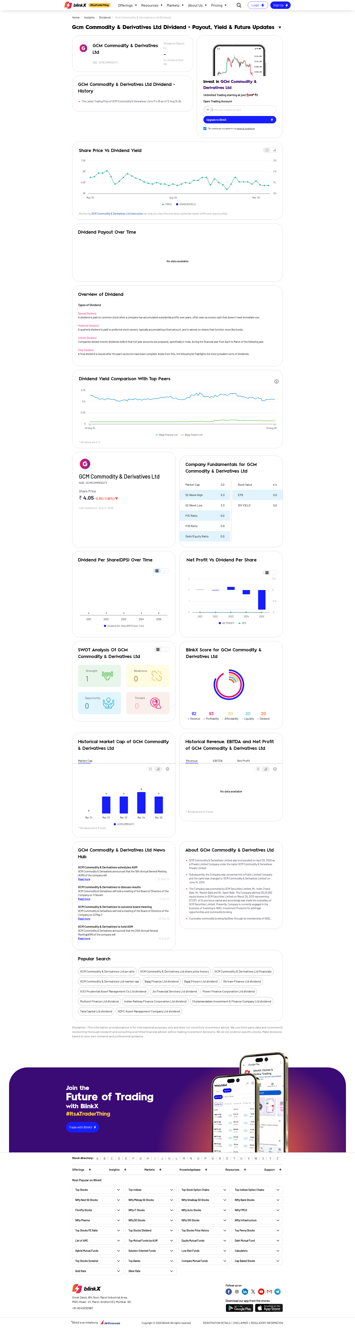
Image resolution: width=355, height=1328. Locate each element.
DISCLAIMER (240, 1322)
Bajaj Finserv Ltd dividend (201, 981)
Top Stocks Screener (86, 1260)
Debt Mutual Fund (245, 1240)
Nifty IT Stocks (137, 1210)
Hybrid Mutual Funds (86, 1250)
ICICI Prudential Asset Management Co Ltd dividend (113, 991)
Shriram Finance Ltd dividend (242, 981)
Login (255, 5)
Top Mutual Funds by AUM (143, 1240)
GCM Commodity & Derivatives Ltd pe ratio (107, 971)
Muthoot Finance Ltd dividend (99, 1001)
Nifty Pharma (82, 1220)
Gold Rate (80, 1271)
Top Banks (134, 1260)
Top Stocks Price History (195, 1230)
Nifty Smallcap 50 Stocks (195, 1199)
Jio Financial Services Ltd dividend (174, 991)
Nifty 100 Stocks (191, 1220)
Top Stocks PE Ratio (86, 1230)
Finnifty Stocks (83, 1210)
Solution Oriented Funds (142, 1250)
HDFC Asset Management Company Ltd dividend (149, 1011)
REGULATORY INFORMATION (267, 1322)
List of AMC (81, 1240)
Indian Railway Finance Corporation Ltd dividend (155, 1001)
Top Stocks (81, 1189)
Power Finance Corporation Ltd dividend (228, 991)
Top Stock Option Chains (195, 1189)
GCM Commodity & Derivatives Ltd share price (117, 213)
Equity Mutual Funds (193, 1240)
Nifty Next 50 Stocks (86, 1199)
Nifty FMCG (241, 1210)
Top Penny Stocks (245, 1230)
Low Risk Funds (191, 1250)
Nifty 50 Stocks (137, 1220)
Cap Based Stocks (245, 1260)
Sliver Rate (134, 1271)
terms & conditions (246, 128)
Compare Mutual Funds (195, 1260)
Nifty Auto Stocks (191, 1210)
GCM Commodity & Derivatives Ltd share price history (174, 971)
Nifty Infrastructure (245, 1220)
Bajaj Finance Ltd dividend (162, 981)
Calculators (241, 1250)
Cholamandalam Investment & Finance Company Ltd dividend (231, 1001)
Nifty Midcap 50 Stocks (141, 1199)
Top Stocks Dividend (140, 1230)
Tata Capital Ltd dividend (96, 1011)
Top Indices (135, 1189)
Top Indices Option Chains (249, 1189)
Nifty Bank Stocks (245, 1199)
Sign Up (278, 5)
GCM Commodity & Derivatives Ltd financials (243, 971)
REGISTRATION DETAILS (217, 1322)
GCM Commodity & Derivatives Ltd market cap (109, 981)
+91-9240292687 (82, 1308)
